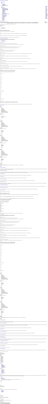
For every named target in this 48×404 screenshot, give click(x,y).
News (2, 372)
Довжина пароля (1, 400)
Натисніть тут (24, 317)
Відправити (7, 397)
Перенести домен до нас (4, 15)
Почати (1, 59)
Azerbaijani (47, 6)
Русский (46, 16)
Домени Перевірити (4, 16)
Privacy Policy (2, 390)
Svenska (46, 17)
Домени (2, 14)
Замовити (1, 135)
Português (46, 15)
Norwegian (47, 14)
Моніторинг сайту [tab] (3, 27)
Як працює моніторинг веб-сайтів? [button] (3, 181)
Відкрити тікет (3, 18)
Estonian (46, 10)
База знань (3, 19)
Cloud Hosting (3, 10)
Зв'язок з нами (2, 20)
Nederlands (47, 9)
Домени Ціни (3, 17)
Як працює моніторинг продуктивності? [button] (3, 170)
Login (2, 364)
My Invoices (3, 371)
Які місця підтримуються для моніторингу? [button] (3, 187)
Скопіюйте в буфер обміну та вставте (6, 403)
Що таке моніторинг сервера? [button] (2, 348)
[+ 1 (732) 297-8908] (1, 1)
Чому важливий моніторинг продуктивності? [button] (4, 340)
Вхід (2, 3)
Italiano (46, 13)
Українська (47, 18)
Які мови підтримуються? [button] (2, 176)
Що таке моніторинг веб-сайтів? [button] (3, 167)
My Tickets (3, 370)
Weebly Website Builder (4, 13)
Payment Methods (3, 369)
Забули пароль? (3, 4)
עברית (46, 12)
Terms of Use (2, 391)
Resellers (3, 12)
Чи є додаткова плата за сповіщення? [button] (3, 331)
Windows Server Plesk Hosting (5, 9)
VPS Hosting (3, 11)
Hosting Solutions (2, 7)
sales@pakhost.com (3, 378)
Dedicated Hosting (3, 366)
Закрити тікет (4, 397)
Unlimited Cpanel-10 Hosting (5, 8)
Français (46, 11)
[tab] (24, 168)
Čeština (46, 8)
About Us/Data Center (4, 367)
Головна (45, 21)
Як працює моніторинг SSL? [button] (2, 173)
